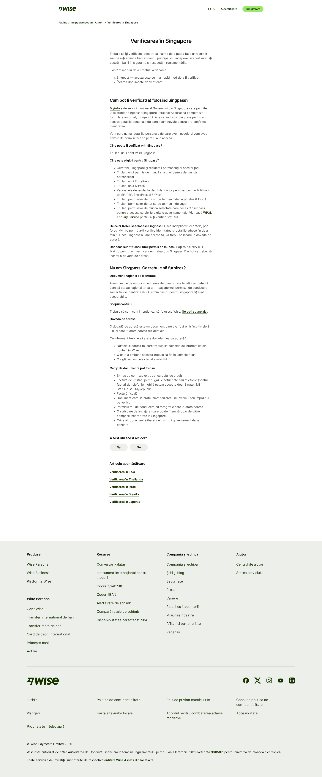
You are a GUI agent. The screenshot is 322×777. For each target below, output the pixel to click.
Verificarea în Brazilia (124, 494)
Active (32, 651)
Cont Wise (35, 609)
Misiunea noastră (180, 615)
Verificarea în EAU (122, 472)
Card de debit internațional (48, 634)
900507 (216, 752)
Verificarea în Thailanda (126, 479)
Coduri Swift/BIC (110, 586)
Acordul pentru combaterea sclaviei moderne (194, 715)
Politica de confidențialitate (119, 700)
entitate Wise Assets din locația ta (129, 760)
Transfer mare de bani (44, 626)
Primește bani (38, 643)
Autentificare (229, 8)
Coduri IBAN (106, 594)
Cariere (172, 598)
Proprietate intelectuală (45, 726)
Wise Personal (38, 564)
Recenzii (173, 632)
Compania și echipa (182, 564)
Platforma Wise (39, 581)
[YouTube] (280, 681)
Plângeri (33, 713)
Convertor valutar (111, 564)
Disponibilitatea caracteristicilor (122, 620)
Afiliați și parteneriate (183, 624)
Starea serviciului (249, 573)
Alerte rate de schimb (114, 603)
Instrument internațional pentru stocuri (122, 575)
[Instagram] (269, 681)
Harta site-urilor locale (114, 713)
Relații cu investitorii (182, 607)
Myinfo (115, 108)
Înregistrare (253, 8)
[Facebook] (246, 681)
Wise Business (38, 573)
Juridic (32, 700)
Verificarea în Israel (122, 487)
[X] (257, 681)
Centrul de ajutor (249, 564)
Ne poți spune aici (194, 311)
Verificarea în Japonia (124, 502)
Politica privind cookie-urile (188, 700)
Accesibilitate (247, 713)
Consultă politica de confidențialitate (252, 702)
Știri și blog (175, 573)
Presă (170, 590)
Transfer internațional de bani (51, 617)
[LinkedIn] (292, 681)
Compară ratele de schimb (118, 611)
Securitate (174, 581)
